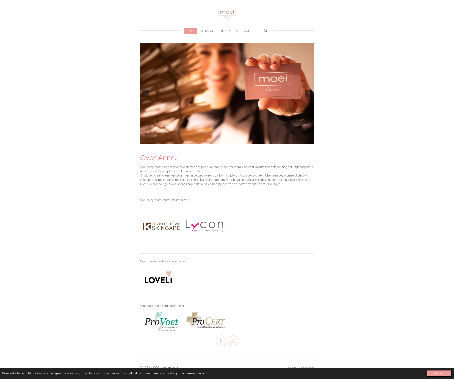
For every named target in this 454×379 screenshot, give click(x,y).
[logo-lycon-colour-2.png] (205, 226)
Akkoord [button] (439, 373)
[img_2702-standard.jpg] (161, 226)
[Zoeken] (265, 30)
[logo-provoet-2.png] (161, 321)
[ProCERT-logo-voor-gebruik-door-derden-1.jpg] (205, 321)
